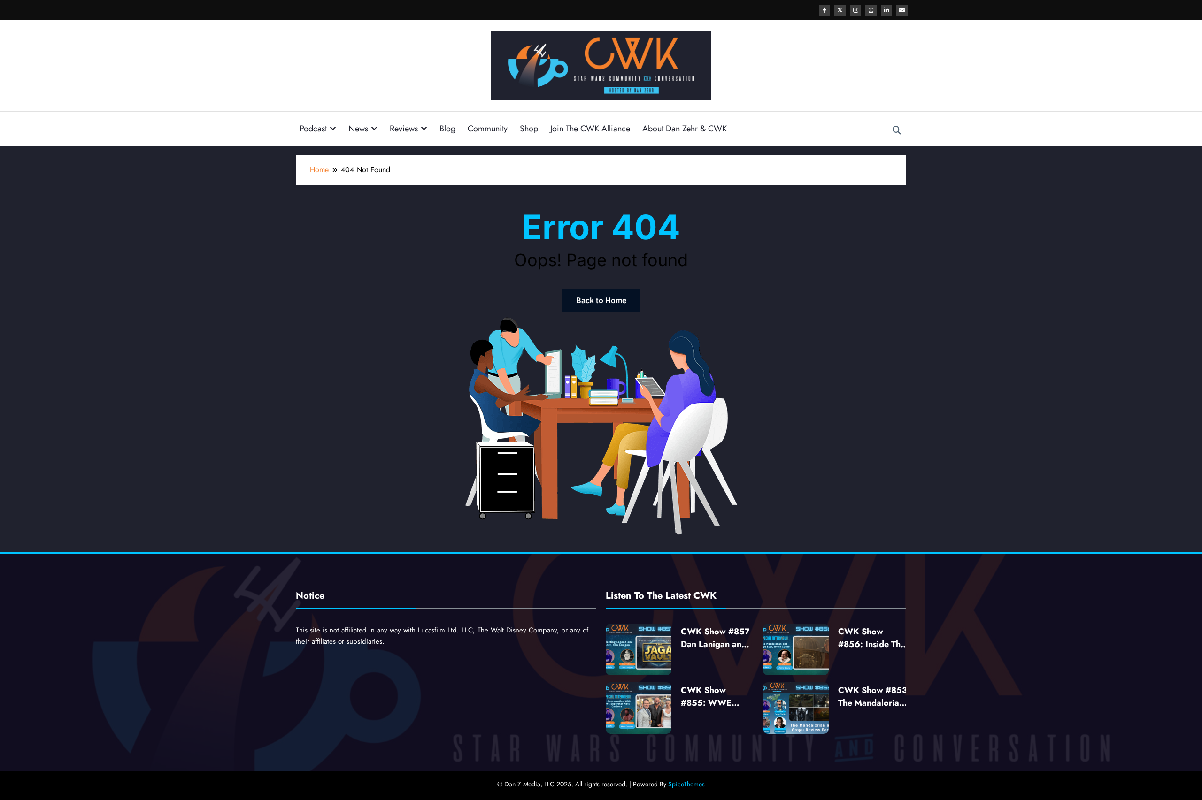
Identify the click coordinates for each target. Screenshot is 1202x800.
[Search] (897, 130)
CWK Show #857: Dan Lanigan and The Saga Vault (717, 638)
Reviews (404, 128)
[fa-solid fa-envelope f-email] (902, 10)
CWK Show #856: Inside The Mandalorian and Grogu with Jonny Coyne (872, 638)
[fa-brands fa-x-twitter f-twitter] (840, 10)
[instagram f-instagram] (855, 10)
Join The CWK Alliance (590, 128)
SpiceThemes (686, 784)
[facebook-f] (824, 10)
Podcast (313, 128)
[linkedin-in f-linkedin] (886, 10)
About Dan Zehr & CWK (684, 128)
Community (488, 128)
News (358, 128)
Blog (447, 128)
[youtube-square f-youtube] (871, 10)
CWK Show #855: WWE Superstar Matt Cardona (710, 696)
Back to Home (601, 300)
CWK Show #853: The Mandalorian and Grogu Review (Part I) (874, 696)
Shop (529, 128)
